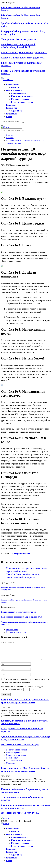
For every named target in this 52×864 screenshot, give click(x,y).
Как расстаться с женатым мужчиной (18, 612)
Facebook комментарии (16, 632)
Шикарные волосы (20, 98)
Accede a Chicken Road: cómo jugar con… (23, 57)
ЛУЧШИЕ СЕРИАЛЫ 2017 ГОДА (20, 744)
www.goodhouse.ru (20, 553)
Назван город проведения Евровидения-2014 (21, 617)
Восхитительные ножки (22, 101)
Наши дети (11, 104)
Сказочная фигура (19, 93)
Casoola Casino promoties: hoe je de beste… (24, 52)
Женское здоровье (14, 90)
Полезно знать (12, 84)
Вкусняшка (11, 113)
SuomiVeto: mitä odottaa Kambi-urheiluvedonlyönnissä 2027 (18, 46)
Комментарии (12, 629)
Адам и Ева (16, 110)
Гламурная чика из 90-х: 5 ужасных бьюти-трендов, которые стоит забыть (25, 701)
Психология (11, 107)
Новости (15, 87)
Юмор (9, 116)
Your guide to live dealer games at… (19, 39)
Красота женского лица (22, 96)
